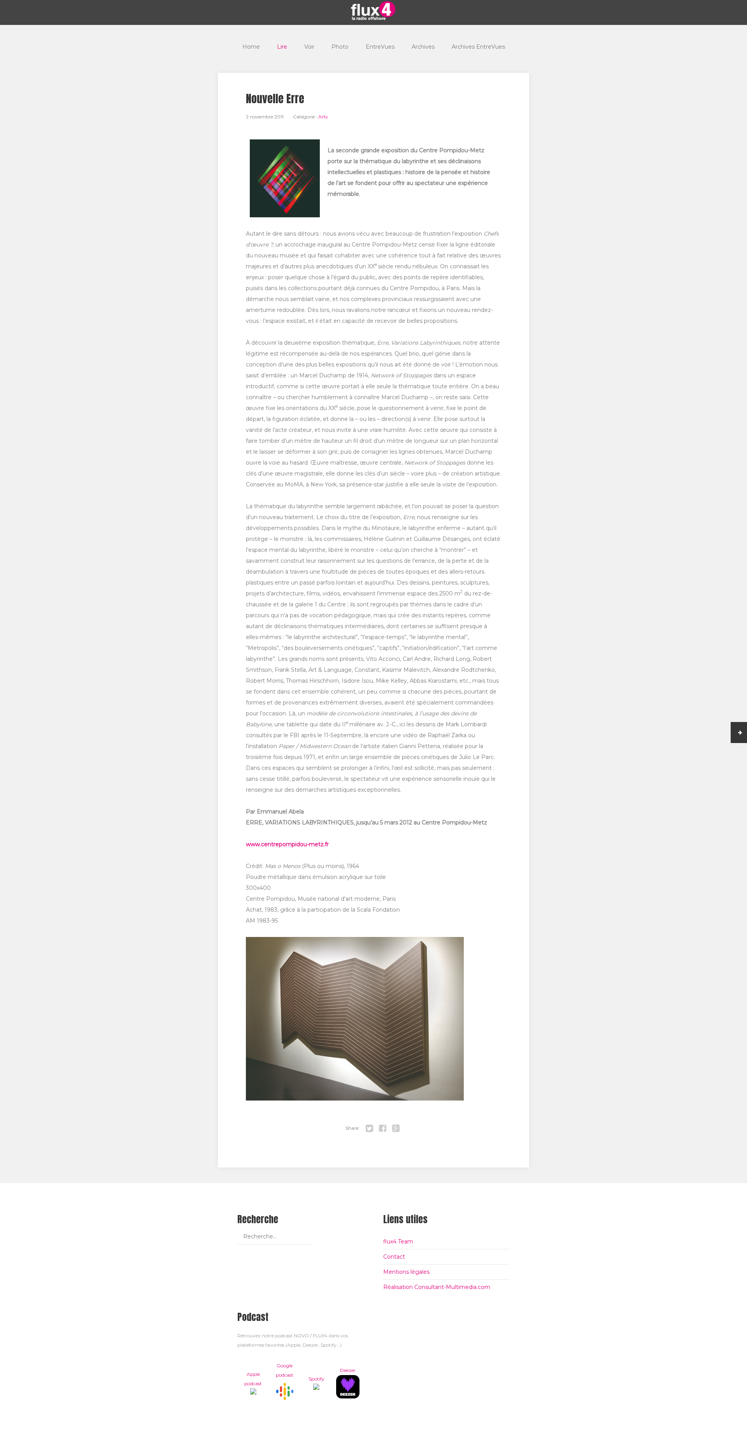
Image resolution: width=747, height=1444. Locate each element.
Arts (323, 117)
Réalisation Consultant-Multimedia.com (436, 1287)
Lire (282, 46)
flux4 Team (398, 1241)
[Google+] (396, 1128)
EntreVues (380, 46)
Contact (394, 1256)
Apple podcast (253, 1378)
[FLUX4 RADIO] (373, 10)
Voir (309, 46)
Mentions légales (406, 1271)
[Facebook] (383, 1128)
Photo (340, 46)
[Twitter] (369, 1128)
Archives (423, 46)
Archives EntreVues (478, 46)
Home (251, 46)
